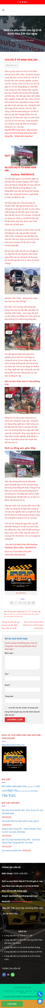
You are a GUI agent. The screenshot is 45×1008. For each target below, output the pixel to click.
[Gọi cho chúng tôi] (27, 2)
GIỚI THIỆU (19, 991)
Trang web (9, 696)
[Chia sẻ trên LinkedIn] (33, 603)
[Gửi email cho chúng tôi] (25, 2)
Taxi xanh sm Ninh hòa (11, 851)
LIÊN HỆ (37, 991)
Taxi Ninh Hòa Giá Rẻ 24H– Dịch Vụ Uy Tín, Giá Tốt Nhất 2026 (22, 811)
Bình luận (9, 653)
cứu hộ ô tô (11, 614)
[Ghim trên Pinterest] (29, 603)
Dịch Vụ (13, 790)
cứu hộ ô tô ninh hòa (23, 614)
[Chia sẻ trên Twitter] (20, 603)
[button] (3, 10)
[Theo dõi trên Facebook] (18, 2)
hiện (15, 65)
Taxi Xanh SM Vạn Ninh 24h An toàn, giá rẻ (20, 821)
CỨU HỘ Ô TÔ (31, 786)
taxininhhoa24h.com (22, 901)
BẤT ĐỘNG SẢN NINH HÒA (14, 786)
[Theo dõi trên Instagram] (20, 2)
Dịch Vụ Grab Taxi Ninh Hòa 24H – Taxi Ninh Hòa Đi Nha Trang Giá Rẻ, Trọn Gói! (21, 841)
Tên (7, 674)
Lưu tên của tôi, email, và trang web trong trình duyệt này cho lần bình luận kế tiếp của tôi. (22, 711)
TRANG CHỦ (9, 991)
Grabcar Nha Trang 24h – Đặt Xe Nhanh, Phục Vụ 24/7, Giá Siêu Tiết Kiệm (21, 830)
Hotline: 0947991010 (22, 174)
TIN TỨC (22, 27)
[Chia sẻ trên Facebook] (16, 603)
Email (7, 685)
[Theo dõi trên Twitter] (22, 2)
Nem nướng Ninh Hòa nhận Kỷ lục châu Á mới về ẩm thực (33, 625)
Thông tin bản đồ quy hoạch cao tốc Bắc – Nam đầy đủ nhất (11, 625)
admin (31, 40)
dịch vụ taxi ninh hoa (24, 791)
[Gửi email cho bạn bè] (25, 603)
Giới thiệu (34, 791)
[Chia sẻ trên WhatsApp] (12, 603)
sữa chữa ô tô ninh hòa (14, 616)
